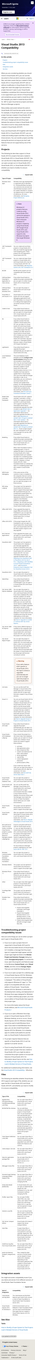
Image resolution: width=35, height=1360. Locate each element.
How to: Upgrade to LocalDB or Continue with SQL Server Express (23, 621)
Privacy (12, 1353)
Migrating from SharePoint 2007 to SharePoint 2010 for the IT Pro (23, 560)
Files (4, 64)
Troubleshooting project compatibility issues (15, 62)
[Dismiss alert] (32, 2)
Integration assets (8, 67)
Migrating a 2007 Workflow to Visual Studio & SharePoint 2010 (23, 563)
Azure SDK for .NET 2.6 (20, 849)
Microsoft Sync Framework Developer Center (23, 392)
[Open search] (27, 18)
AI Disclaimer (5, 1350)
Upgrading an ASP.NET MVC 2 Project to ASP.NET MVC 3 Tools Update (23, 418)
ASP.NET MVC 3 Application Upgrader (22, 410)
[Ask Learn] (29, 39)
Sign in (32, 18)
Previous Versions (16, 1350)
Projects (5, 60)
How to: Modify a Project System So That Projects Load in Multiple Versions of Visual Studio (19, 1061)
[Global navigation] (1, 18)
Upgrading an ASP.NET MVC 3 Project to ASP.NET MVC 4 (23, 427)
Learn (3, 39)
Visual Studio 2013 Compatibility (14, 1070)
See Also (5, 69)
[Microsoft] (17, 18)
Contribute (4, 1353)
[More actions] (32, 39)
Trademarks (4, 1357)
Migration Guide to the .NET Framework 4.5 (23, 266)
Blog (24, 1350)
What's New (10, 39)
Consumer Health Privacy (8, 1355)
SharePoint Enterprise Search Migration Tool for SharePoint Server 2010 (23, 567)
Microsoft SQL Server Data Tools (22, 773)
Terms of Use (22, 1355)
